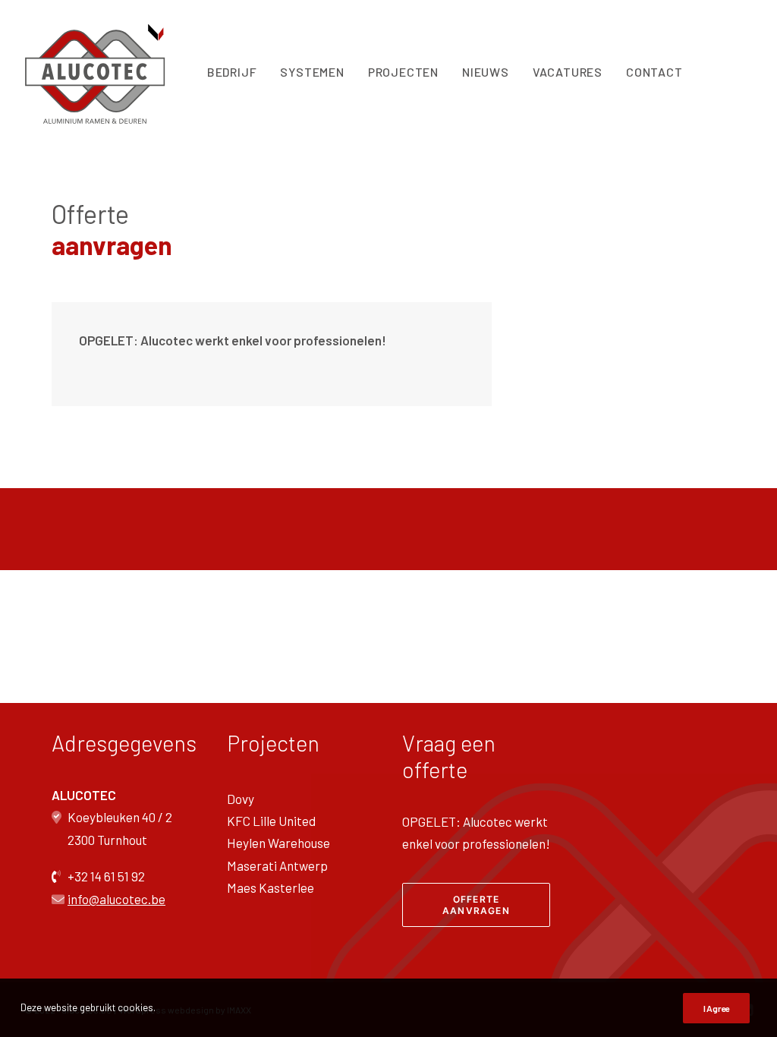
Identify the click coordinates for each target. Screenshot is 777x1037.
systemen (312, 72)
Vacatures (567, 72)
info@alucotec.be (116, 898)
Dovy (240, 798)
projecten (403, 72)
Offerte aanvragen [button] (476, 905)
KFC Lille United (271, 820)
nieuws (485, 72)
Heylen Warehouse (278, 842)
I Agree (716, 1008)
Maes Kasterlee (270, 887)
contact (654, 72)
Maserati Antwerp (277, 865)
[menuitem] (232, 72)
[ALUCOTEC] (96, 72)
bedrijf (232, 72)
